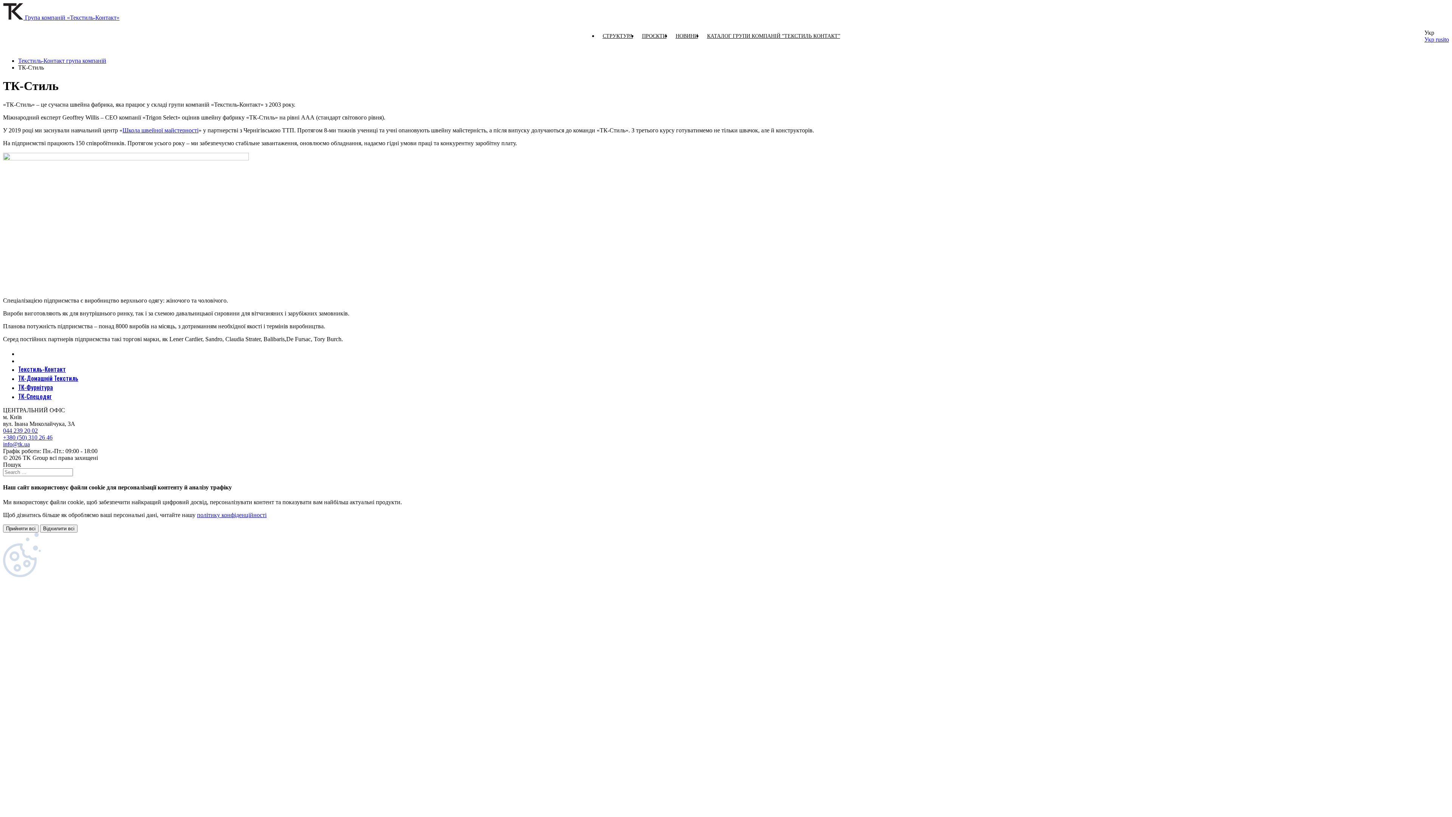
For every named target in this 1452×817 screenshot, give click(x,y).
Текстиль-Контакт (42, 369)
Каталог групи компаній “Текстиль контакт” (773, 36)
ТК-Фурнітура (35, 387)
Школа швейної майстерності (161, 130)
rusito (1442, 39)
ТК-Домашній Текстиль (48, 378)
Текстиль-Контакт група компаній (62, 60)
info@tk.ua (16, 444)
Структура (618, 36)
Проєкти (654, 36)
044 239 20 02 (20, 430)
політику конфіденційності (232, 515)
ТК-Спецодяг (35, 396)
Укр (1430, 39)
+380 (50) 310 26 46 (28, 437)
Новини (687, 36)
